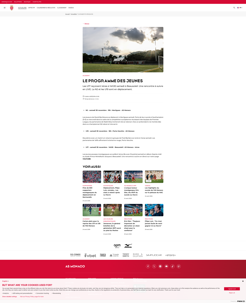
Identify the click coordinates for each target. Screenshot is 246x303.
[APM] (117, 246)
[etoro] (170, 255)
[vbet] (90, 255)
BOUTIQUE (27, 2)
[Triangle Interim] (114, 255)
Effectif (31, 8)
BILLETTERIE (18, 2)
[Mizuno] (128, 246)
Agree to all (232, 289)
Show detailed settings (9, 296)
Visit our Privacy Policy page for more (32, 296)
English (4, 281)
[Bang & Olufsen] (137, 255)
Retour (87, 23)
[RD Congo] (75, 255)
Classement (61, 8)
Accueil (67, 14)
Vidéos (71, 8)
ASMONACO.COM (7, 2)
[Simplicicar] (154, 255)
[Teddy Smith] (126, 255)
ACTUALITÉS (22, 8)
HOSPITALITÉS (37, 2)
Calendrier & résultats (46, 8)
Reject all (232, 293)
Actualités (74, 14)
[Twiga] (103, 255)
